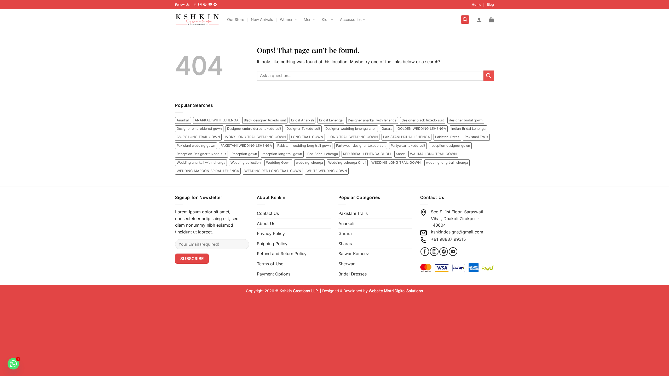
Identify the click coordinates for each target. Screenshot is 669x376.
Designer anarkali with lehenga (372, 120)
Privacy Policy (271, 233)
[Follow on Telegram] (215, 5)
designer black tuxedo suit (423, 120)
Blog (490, 5)
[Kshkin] (197, 20)
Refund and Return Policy (282, 253)
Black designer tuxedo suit (265, 120)
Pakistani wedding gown (196, 146)
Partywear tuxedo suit (408, 146)
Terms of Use (270, 263)
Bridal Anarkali (302, 120)
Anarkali (183, 120)
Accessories (351, 19)
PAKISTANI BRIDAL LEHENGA (406, 137)
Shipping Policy (272, 243)
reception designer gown (450, 146)
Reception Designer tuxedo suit (201, 154)
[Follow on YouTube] (210, 5)
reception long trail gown (282, 154)
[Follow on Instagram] (199, 5)
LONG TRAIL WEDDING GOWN (353, 137)
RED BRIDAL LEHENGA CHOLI (367, 154)
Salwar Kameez (353, 253)
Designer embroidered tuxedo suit (254, 129)
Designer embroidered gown (199, 129)
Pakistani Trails (476, 137)
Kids (326, 19)
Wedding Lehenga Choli (347, 162)
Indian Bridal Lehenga (468, 129)
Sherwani (347, 263)
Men (308, 19)
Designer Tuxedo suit (303, 129)
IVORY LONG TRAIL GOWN (198, 137)
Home (476, 5)
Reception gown (244, 154)
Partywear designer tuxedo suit (360, 146)
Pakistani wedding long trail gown (304, 146)
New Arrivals (262, 19)
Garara (387, 129)
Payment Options (273, 274)
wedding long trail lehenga (447, 162)
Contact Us (268, 213)
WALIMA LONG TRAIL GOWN (433, 154)
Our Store (235, 19)
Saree (400, 154)
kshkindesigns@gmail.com (457, 231)
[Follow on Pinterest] (204, 5)
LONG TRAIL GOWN (307, 137)
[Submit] (488, 75)
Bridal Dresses (352, 274)
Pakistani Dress (447, 137)
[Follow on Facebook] (195, 5)
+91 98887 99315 (448, 239)
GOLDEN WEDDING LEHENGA (421, 129)
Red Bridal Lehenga (322, 154)
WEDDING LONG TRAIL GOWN (396, 162)
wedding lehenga (309, 162)
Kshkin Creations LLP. (299, 291)
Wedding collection (245, 162)
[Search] (465, 19)
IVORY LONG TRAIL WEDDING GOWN (255, 137)
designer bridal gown (466, 120)
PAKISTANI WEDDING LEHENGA (246, 146)
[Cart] (491, 19)
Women (286, 19)
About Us (266, 223)
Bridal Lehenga (331, 120)
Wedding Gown (278, 162)
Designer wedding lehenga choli (350, 129)
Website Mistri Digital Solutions (396, 291)
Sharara (346, 243)
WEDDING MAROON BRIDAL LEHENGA (208, 171)
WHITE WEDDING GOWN (327, 171)
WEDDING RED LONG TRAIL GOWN (272, 171)
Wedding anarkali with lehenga (201, 162)
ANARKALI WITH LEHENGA (217, 120)
